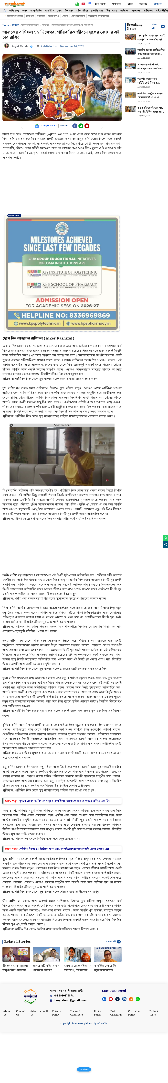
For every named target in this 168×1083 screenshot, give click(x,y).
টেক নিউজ (100, 4)
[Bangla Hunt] (15, 4)
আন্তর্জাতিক (36, 11)
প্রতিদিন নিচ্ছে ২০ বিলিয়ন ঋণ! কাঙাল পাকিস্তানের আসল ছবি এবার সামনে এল (64, 899)
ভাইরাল (124, 11)
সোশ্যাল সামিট (78, 16)
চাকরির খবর (97, 11)
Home (6, 25)
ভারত (130, 4)
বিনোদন (69, 11)
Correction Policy (134, 1064)
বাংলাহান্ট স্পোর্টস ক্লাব (98, 16)
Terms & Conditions (76, 1064)
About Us (7, 1064)
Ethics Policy (97, 1064)
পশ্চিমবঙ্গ (116, 4)
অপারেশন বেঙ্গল (15, 16)
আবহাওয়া (136, 11)
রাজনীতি (143, 4)
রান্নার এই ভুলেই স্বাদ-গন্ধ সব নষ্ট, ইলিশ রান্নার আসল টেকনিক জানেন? (151, 112)
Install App (84, 1069)
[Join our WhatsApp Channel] (80, 125)
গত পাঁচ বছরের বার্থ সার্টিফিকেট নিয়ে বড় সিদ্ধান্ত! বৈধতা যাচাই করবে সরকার (151, 85)
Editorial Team (154, 1064)
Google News (49, 126)
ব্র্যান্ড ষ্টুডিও (53, 16)
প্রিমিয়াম (41, 16)
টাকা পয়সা (111, 11)
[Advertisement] (62, 188)
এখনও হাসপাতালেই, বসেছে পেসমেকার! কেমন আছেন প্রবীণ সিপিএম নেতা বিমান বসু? (151, 70)
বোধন (65, 16)
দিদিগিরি (30, 16)
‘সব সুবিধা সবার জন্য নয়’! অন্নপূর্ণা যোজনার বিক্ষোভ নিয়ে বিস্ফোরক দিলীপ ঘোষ (151, 42)
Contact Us (20, 1064)
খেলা (59, 11)
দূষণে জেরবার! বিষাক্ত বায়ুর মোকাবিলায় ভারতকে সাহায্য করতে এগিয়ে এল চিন (64, 851)
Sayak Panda (20, 46)
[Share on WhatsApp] (165, 538)
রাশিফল (157, 4)
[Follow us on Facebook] (74, 125)
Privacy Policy (57, 1064)
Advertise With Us (39, 1064)
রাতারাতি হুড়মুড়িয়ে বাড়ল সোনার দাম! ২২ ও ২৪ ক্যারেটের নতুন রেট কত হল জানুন (150, 99)
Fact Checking (116, 1064)
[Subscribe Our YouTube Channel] (86, 125)
